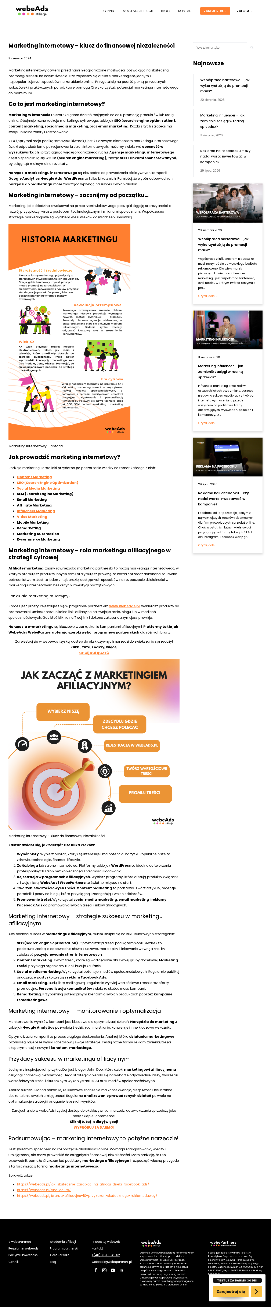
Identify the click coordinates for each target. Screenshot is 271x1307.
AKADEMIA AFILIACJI (138, 10)
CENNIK (108, 10)
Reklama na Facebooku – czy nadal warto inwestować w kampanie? (223, 499)
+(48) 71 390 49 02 (106, 1255)
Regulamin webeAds (23, 1248)
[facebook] (96, 1270)
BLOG (165, 10)
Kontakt (97, 1248)
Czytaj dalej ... (208, 296)
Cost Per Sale (59, 1255)
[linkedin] (121, 1270)
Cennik (13, 1262)
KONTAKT (185, 10)
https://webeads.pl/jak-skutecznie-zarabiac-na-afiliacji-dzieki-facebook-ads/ (83, 1184)
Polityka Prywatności (23, 1255)
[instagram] (104, 1270)
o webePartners (20, 1242)
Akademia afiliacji (63, 1242)
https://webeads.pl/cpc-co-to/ (44, 1190)
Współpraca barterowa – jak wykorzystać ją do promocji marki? (223, 245)
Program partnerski (64, 1248)
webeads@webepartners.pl (112, 1262)
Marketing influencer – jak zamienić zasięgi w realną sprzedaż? (220, 372)
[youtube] (113, 1270)
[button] (252, 47)
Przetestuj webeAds (106, 1242)
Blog (53, 1262)
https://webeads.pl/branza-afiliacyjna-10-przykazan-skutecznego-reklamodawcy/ (87, 1195)
